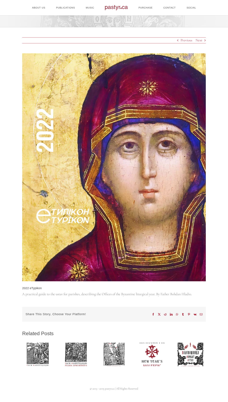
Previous (186, 40)
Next (199, 40)
